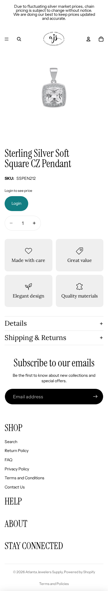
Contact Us (15, 487)
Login (16, 203)
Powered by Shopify (79, 572)
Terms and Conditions (24, 477)
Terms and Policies (54, 584)
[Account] (88, 39)
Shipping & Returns (35, 337)
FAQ (8, 459)
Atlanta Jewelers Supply (43, 572)
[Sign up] (95, 396)
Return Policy (17, 450)
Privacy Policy (17, 469)
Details (16, 323)
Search (11, 441)
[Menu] (6, 39)
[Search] (19, 39)
